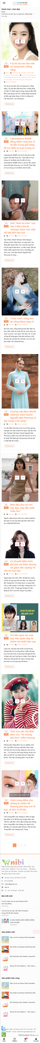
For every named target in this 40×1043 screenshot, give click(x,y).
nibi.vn (7, 887)
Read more (9, 104)
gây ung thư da (15, 77)
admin (7, 73)
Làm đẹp (23, 73)
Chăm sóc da (16, 73)
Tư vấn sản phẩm (13, 75)
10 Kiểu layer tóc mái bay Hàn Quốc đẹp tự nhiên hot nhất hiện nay (23, 638)
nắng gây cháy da (26, 77)
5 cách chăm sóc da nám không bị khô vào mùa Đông (15, 902)
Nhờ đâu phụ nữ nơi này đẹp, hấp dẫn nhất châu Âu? (22, 507)
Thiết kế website (23, 1035)
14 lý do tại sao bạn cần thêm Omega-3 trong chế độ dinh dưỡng (15, 912)
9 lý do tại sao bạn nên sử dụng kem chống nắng (22, 66)
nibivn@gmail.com (11, 884)
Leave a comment (11, 82)
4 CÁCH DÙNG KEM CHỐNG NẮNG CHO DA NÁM (22, 921)
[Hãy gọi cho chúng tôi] (4, 1028)
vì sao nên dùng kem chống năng (22, 79)
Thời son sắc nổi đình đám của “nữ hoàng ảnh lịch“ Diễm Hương (22, 734)
